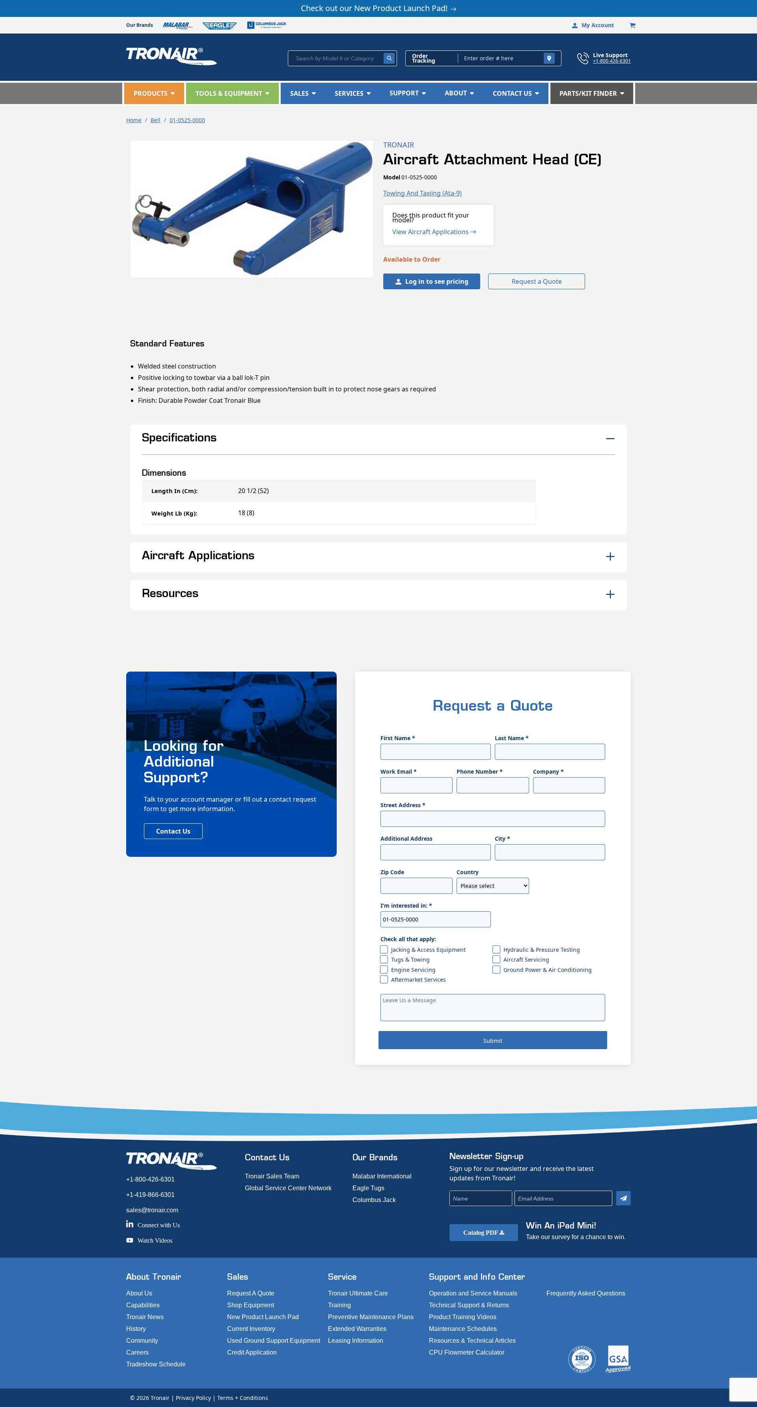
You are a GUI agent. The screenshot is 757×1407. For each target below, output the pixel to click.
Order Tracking (423, 58)
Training (339, 1305)
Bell (155, 120)
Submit (492, 1040)
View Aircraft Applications (431, 231)
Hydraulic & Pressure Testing (541, 949)
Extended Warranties (357, 1328)
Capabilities (143, 1305)
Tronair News (145, 1317)
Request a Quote (537, 281)
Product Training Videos (462, 1317)
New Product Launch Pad (263, 1317)
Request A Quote (250, 1293)
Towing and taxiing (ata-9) (422, 193)
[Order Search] (549, 58)
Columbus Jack (374, 1200)
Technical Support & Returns (469, 1305)
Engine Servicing (413, 969)
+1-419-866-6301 (150, 1194)
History (136, 1328)
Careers (137, 1352)
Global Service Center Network (288, 1188)
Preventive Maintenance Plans (371, 1317)
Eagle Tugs (368, 1188)
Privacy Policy (193, 1397)
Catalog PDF (481, 1232)
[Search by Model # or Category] (389, 58)
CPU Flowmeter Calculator (466, 1352)
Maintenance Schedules (463, 1328)
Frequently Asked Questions (585, 1293)
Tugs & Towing (410, 959)
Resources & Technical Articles (472, 1340)
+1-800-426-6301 (612, 61)
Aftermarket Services (418, 979)
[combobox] (342, 58)
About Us (139, 1293)
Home (134, 120)
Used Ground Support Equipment (273, 1340)
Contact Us (173, 831)
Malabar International (382, 1176)
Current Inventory (251, 1328)
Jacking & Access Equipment (428, 949)
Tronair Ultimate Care (358, 1293)
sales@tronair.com (152, 1210)
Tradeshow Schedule (156, 1364)
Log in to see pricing (436, 281)
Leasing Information (355, 1340)
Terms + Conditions (242, 1397)
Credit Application (252, 1352)
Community (142, 1340)
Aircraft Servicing (526, 959)
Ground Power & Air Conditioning (547, 969)
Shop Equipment (250, 1305)
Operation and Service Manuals (473, 1293)
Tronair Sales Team (272, 1176)
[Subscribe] (623, 1198)
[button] (154, 93)
